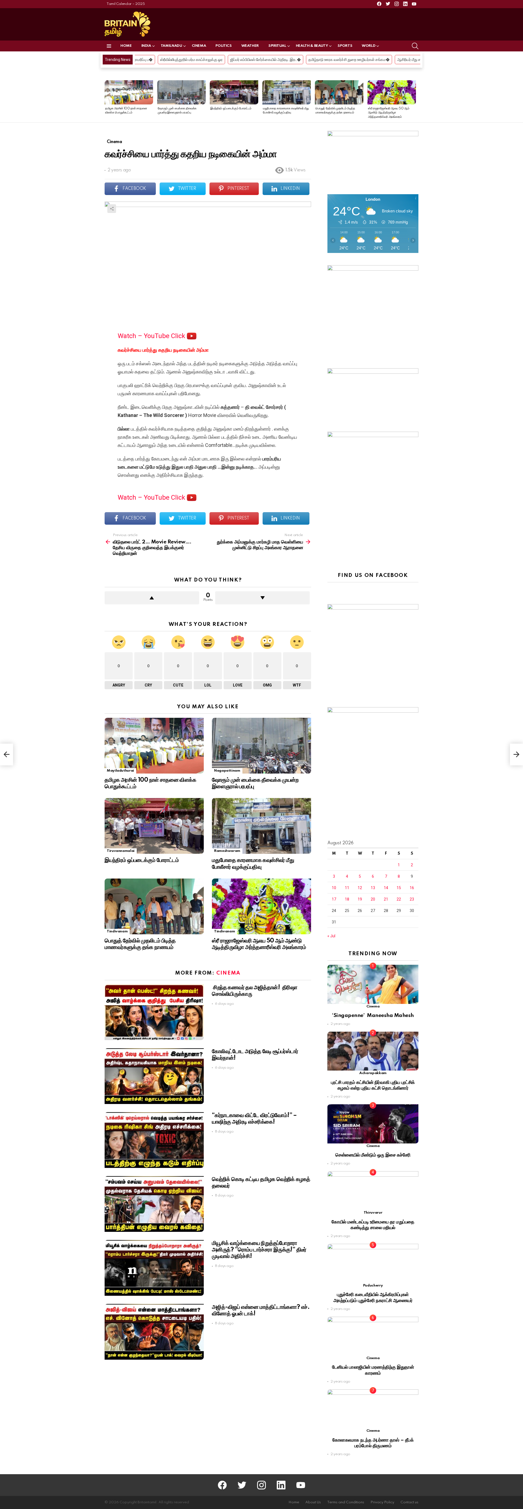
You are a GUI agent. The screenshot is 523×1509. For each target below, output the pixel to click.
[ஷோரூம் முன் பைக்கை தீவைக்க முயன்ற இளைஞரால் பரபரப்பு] (181, 92)
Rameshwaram (227, 851)
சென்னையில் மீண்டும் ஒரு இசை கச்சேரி (372, 1155)
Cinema (199, 46)
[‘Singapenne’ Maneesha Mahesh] (372, 984)
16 (412, 888)
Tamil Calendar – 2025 (126, 4)
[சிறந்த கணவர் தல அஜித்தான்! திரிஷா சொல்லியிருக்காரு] (154, 1012)
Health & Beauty (312, 46)
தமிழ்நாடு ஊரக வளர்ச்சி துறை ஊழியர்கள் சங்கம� (245, 59)
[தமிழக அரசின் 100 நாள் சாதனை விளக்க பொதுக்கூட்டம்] (129, 92)
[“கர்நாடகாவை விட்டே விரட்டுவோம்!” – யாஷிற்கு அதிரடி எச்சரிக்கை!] (154, 1140)
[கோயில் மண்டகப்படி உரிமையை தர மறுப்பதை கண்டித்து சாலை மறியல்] (372, 1190)
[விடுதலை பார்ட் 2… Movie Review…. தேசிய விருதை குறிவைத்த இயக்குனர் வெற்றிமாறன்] (6, 754)
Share (111, 208)
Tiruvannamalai (121, 851)
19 (360, 899)
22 (399, 899)
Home (126, 46)
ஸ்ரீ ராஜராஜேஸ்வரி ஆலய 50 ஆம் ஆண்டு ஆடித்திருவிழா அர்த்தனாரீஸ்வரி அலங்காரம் (388, 113)
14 (386, 888)
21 (386, 899)
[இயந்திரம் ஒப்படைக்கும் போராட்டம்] (234, 92)
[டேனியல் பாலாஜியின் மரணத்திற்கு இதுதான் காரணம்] (372, 1336)
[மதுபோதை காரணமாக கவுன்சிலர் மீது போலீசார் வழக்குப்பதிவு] (286, 92)
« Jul (331, 936)
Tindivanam (117, 931)
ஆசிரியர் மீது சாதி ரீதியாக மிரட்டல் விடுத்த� (329, 59)
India (146, 46)
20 (373, 899)
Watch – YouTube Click (152, 336)
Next (415, 101)
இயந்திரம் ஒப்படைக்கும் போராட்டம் (230, 108)
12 (360, 888)
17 (334, 899)
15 (399, 888)
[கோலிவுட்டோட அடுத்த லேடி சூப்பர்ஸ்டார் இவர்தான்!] (154, 1076)
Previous (107, 101)
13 (373, 888)
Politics (223, 46)
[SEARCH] (415, 46)
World (368, 46)
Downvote (262, 597)
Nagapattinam (227, 770)
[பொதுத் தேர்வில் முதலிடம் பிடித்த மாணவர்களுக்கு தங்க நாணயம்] (339, 92)
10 (334, 888)
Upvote (152, 597)
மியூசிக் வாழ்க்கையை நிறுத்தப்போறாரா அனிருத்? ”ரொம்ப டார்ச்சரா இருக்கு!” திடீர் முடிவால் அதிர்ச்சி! (259, 1249)
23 (412, 899)
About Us (313, 1502)
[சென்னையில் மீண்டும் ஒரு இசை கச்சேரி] (372, 1123)
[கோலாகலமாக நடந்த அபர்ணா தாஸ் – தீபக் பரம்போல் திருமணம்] (372, 1408)
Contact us (409, 1502)
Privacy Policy (382, 1502)
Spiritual (277, 46)
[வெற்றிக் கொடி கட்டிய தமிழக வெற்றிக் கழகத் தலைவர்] (154, 1204)
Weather (250, 46)
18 (347, 899)
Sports (344, 46)
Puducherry (373, 1285)
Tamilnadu (171, 46)
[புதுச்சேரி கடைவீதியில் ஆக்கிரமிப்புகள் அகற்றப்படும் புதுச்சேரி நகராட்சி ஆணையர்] (372, 1263)
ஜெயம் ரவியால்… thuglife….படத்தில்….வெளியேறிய (411, 59)
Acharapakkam (373, 1073)
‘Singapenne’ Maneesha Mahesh (372, 1015)
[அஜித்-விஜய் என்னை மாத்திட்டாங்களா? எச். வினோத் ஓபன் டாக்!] (154, 1332)
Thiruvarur (373, 1212)
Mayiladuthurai (120, 770)
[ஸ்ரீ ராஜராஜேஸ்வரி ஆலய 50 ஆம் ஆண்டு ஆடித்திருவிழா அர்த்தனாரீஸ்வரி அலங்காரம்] (391, 92)
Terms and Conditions (345, 1502)
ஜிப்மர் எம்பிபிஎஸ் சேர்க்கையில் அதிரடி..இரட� (162, 59)
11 (347, 888)
